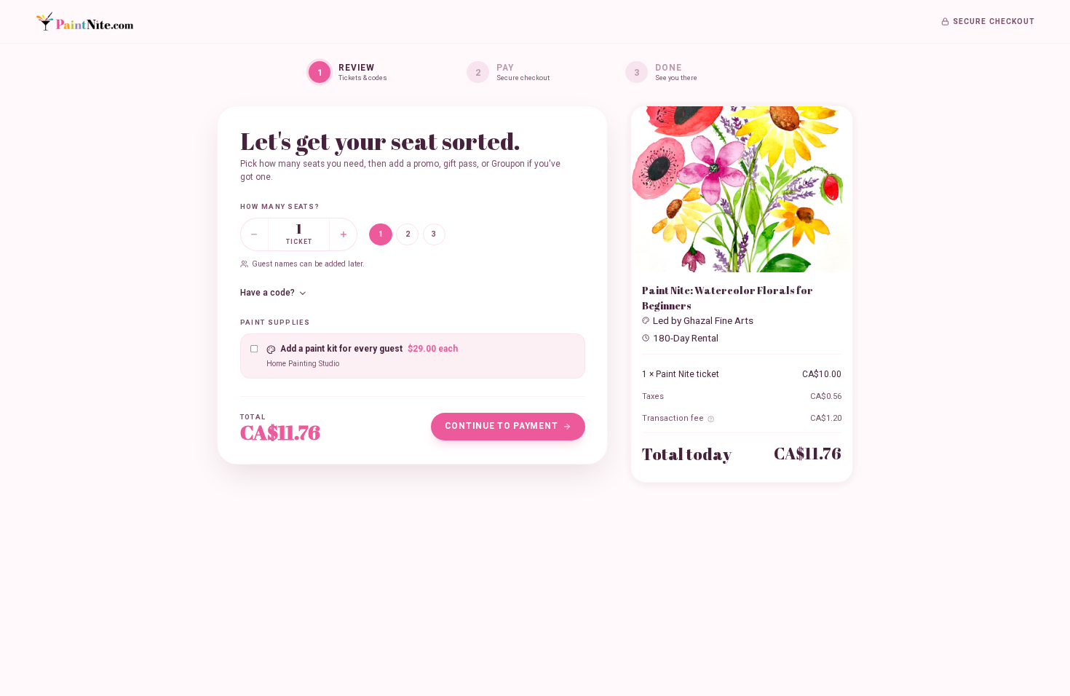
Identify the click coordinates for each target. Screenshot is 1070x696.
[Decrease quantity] (254, 234)
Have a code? (267, 293)
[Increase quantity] (343, 234)
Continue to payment (501, 426)
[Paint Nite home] (84, 21)
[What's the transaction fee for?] (711, 419)
